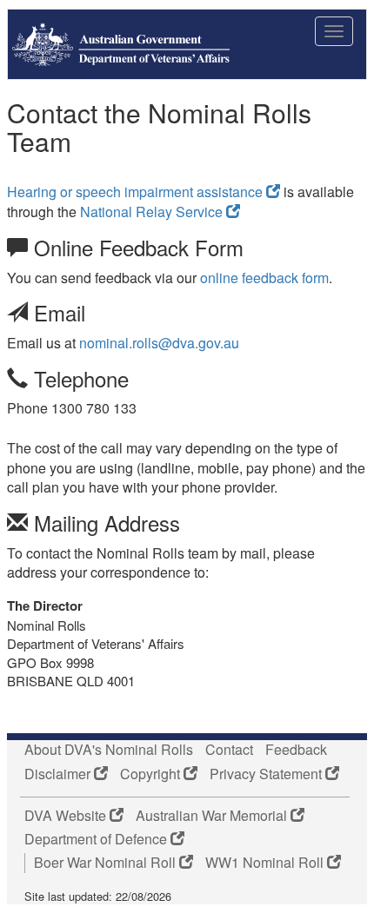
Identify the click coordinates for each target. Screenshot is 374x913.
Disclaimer (59, 774)
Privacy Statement (267, 774)
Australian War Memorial (213, 815)
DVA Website (67, 815)
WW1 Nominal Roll (266, 862)
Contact (229, 749)
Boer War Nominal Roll (106, 862)
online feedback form (264, 278)
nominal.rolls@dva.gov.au (159, 343)
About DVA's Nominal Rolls (108, 749)
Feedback (296, 749)
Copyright (152, 774)
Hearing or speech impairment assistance (136, 192)
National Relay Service (153, 212)
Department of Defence (97, 839)
